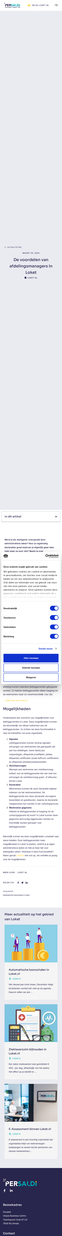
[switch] (54, 617)
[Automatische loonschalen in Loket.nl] (31, 943)
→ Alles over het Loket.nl (15, 700)
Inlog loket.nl (40, 5)
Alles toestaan (31, 658)
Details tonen (46, 648)
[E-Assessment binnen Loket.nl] (31, 1103)
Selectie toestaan (31, 667)
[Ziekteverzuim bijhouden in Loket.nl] (31, 1023)
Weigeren (31, 677)
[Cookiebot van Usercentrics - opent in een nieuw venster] (45, 556)
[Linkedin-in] (11, 1190)
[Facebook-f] (4, 1190)
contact (20, 855)
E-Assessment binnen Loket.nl (30, 1129)
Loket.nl (32, 278)
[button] (55, 5)
